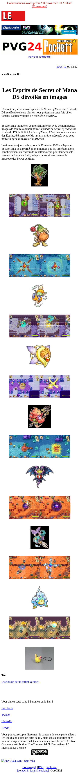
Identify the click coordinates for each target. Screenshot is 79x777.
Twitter (5, 714)
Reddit (5, 727)
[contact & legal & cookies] (33, 770)
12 (64, 66)
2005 (59, 66)
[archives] (51, 767)
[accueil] (33, 56)
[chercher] (45, 56)
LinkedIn (6, 721)
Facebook (7, 708)
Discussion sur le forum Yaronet (19, 681)
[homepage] (29, 767)
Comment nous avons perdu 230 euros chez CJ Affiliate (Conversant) (39, 4)
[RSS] (40, 767)
